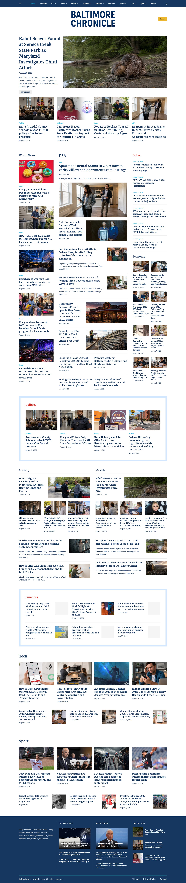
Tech (132, 4)
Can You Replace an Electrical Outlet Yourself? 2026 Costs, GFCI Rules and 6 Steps (149, 229)
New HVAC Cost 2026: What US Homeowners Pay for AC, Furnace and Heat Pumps (35, 238)
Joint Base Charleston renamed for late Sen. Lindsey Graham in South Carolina (140, 344)
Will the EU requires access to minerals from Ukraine (110, 845)
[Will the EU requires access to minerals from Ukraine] (112, 838)
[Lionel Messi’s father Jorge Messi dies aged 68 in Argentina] (59, 802)
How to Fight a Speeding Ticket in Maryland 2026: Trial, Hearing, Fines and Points (31, 485)
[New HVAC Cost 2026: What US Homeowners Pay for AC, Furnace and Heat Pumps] (36, 226)
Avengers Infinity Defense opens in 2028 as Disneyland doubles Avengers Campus (111, 691)
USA (53, 4)
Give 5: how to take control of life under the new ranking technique (74, 854)
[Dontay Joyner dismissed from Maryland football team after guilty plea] (109, 802)
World (63, 4)
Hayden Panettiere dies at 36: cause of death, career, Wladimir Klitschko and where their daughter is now (156, 523)
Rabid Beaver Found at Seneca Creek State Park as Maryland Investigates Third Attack (108, 485)
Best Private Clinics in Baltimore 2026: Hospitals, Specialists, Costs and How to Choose (106, 523)
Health (122, 4)
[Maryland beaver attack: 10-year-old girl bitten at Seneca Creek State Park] (156, 546)
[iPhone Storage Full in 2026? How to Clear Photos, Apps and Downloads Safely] (160, 717)
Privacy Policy (149, 879)
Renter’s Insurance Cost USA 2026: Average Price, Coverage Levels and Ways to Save (79, 280)
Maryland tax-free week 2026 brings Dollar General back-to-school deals (109, 382)
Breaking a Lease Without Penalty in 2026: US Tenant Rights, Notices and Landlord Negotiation (75, 362)
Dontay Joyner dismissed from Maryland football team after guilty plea (83, 799)
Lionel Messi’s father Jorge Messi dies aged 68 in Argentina (33, 799)
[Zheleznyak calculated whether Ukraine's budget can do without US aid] (61, 632)
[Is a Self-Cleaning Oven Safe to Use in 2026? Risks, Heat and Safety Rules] (109, 717)
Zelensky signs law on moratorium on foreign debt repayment (130, 630)
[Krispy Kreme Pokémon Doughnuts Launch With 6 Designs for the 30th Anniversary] (36, 182)
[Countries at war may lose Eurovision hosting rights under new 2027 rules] (36, 270)
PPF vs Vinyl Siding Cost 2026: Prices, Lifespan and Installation (149, 183)
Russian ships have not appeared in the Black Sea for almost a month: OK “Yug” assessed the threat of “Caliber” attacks (111, 856)
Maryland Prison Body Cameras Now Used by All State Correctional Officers (75, 440)
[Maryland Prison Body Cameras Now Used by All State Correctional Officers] (76, 429)
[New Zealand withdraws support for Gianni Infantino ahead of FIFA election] (74, 766)
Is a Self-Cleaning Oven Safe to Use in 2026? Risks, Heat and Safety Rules (84, 714)
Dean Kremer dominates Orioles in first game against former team (149, 776)
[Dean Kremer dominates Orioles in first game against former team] (149, 766)
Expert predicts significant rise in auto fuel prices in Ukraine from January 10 (74, 860)
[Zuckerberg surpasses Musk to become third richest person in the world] (61, 608)
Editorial (135, 879)
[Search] (165, 4)
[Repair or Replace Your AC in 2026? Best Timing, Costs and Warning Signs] (111, 118)
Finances (99, 4)
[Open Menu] (20, 4)
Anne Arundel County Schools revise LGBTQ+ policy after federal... (154, 845)
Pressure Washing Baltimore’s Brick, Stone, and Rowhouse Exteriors (110, 361)
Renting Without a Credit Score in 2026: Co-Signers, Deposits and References (158, 375)
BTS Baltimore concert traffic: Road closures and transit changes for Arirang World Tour (35, 373)
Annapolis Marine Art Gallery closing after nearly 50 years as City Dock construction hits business (78, 523)
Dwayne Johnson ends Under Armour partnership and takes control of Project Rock (149, 198)
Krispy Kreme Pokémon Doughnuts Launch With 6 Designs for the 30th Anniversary (34, 194)
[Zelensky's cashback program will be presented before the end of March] (107, 632)
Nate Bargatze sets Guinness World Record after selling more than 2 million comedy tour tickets (70, 228)
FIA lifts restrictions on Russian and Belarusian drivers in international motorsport (108, 778)
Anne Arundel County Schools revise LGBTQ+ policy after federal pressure (39, 442)
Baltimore (43, 4)
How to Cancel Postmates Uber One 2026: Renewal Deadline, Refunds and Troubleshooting (34, 693)
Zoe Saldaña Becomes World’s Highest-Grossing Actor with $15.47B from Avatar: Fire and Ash (85, 609)
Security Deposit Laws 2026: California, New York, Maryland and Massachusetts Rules (158, 311)
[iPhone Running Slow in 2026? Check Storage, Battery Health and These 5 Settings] (149, 681)
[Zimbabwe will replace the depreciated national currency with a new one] (154, 608)
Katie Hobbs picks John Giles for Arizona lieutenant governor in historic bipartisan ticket (109, 442)
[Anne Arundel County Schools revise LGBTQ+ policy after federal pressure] (36, 119)
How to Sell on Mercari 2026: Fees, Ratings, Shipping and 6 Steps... (157, 343)
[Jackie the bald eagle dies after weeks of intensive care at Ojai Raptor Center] (156, 568)
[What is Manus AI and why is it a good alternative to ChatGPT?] (75, 838)
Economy (86, 4)
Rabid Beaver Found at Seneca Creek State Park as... (155, 832)
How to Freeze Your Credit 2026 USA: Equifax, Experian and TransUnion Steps (141, 309)
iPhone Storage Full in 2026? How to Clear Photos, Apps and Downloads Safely (135, 714)
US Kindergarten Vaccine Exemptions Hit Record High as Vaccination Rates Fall (131, 522)
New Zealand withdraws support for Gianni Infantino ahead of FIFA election (73, 776)
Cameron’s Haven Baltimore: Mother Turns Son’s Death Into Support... (155, 858)
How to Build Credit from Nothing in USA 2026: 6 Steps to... (140, 374)
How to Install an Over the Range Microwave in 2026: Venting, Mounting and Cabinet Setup (72, 693)
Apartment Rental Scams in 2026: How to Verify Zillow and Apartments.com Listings (93, 168)
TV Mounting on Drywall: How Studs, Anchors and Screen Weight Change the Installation (150, 214)
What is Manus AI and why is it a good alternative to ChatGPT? (74, 845)
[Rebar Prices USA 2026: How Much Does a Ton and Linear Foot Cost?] (106, 340)
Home (33, 4)
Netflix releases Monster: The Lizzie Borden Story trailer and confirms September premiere (40, 543)
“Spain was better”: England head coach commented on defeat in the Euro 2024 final (111, 866)
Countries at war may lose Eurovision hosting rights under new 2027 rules (34, 282)
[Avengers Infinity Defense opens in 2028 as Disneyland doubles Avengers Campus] (111, 681)
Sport (142, 4)
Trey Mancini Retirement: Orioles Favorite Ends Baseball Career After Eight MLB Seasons (35, 778)
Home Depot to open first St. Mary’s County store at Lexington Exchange (147, 245)
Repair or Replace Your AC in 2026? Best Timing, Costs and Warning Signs (111, 130)
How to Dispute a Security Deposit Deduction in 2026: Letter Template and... (140, 279)
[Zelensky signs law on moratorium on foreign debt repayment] (154, 632)
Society (111, 4)
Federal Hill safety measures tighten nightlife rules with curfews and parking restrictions (141, 443)
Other (153, 4)
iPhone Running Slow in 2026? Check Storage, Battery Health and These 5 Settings (149, 691)
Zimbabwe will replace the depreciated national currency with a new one (131, 606)
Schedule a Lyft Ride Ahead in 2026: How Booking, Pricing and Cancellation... (159, 279)
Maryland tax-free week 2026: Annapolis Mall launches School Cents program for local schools (34, 327)
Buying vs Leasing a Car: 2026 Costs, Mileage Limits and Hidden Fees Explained (75, 382)
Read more (25, 92)
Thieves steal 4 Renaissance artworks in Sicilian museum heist (29, 522)
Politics (74, 4)
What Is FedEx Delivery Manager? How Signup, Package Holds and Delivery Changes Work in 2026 (54, 523)
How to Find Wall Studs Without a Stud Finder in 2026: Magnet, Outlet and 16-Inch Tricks (41, 569)
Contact (162, 19)
